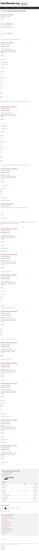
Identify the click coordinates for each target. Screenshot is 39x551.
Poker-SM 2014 (4, 520)
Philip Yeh (9, 33)
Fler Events (32, 7)
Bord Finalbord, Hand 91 (9, 107)
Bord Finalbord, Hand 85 (9, 343)
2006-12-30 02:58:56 (7, 15)
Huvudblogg (8, 477)
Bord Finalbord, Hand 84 (9, 363)
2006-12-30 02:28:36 (7, 204)
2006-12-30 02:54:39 (7, 24)
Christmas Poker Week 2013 (7, 525)
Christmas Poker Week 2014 (7, 516)
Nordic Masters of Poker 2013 (7, 530)
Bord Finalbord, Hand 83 (9, 383)
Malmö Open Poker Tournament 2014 (8, 518)
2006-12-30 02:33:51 (7, 43)
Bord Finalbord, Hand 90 (9, 169)
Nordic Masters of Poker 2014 (7, 521)
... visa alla (3, 533)
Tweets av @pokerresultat (5, 511)
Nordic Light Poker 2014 (6, 523)
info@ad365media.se (3, 549)
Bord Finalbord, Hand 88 (9, 254)
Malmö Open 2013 (5, 526)
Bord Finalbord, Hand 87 (9, 275)
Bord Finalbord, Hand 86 (9, 311)
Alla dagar (4, 477)
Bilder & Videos (19, 7)
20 (17, 465)
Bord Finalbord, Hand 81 (9, 446)
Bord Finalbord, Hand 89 (9, 229)
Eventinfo (6, 7)
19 (15, 465)
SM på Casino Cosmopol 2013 (7, 528)
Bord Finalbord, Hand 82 (9, 420)
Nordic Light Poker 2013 (6, 532)
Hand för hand (12, 477)
